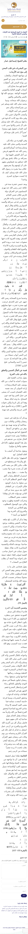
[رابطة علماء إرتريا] (14, 7)
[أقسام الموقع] (22, 26)
